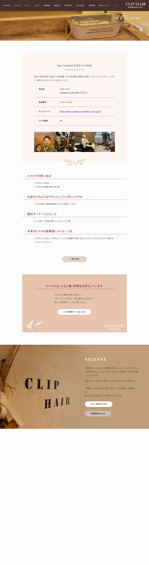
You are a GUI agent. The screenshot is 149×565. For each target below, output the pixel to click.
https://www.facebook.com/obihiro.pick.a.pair (80, 112)
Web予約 (6, 5)
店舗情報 (47, 5)
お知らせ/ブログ (104, 5)
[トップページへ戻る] (136, 5)
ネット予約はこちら (99, 404)
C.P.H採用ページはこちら (74, 312)
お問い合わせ (118, 5)
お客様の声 (68, 5)
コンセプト (17, 5)
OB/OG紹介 (80, 5)
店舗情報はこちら (98, 414)
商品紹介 (57, 5)
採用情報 (92, 5)
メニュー (28, 5)
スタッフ (37, 5)
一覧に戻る (74, 259)
